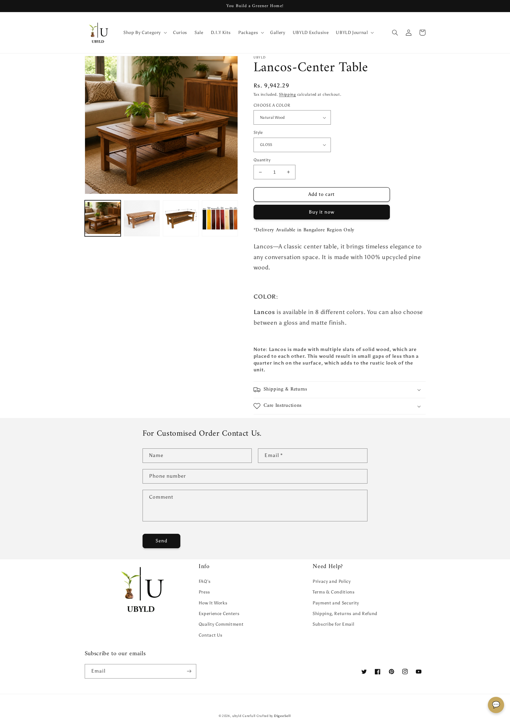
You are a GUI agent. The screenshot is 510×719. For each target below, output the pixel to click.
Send (161, 541)
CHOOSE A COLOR (272, 105)
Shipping (287, 94)
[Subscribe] (189, 671)
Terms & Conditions (333, 592)
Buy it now (322, 212)
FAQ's (205, 581)
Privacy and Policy (332, 581)
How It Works (213, 603)
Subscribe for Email (333, 624)
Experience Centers (219, 613)
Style (258, 132)
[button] (144, 32)
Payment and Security (336, 603)
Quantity (262, 159)
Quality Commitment (221, 624)
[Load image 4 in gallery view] (220, 218)
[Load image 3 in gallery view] (181, 218)
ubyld (236, 716)
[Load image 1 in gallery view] (103, 218)
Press (204, 592)
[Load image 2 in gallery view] (142, 218)
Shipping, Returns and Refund (345, 613)
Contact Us (211, 635)
